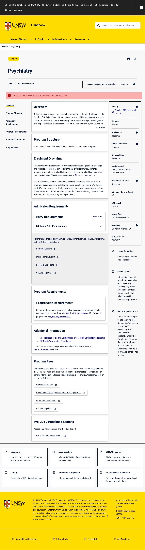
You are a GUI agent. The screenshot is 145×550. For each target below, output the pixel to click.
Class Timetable (15, 10)
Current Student (53, 5)
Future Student (71, 5)
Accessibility (93, 539)
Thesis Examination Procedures (57, 341)
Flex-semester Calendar (108, 5)
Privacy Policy (62, 539)
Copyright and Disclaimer (26, 539)
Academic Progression (76, 313)
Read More (100, 127)
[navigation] (46, 249)
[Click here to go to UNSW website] (16, 27)
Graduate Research (42, 349)
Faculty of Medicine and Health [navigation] (125, 112)
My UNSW (35, 5)
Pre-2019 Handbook (17, 5)
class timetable (84, 175)
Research (88, 5)
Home (5, 46)
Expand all (97, 216)
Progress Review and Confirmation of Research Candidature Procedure (74, 338)
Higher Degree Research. (60, 316)
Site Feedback (123, 539)
